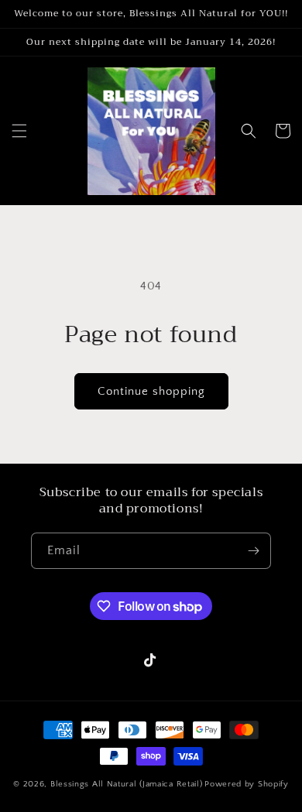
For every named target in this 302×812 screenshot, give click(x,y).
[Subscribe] (253, 551)
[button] (19, 131)
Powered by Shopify (246, 784)
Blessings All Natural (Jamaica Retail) (126, 784)
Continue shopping (151, 391)
